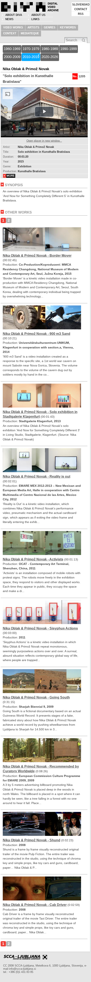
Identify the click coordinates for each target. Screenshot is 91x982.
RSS (81, 13)
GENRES (49, 27)
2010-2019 (31, 57)
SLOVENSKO (81, 4)
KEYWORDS (68, 27)
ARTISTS (33, 27)
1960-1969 (12, 49)
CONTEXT (9, 33)
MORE (11, 175)
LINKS (35, 19)
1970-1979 (31, 49)
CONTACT (80, 9)
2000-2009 (12, 57)
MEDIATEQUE (30, 33)
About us (38, 15)
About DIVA (13, 15)
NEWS (9, 19)
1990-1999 (68, 49)
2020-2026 (49, 57)
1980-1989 (49, 49)
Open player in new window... (44, 140)
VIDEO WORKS (13, 27)
